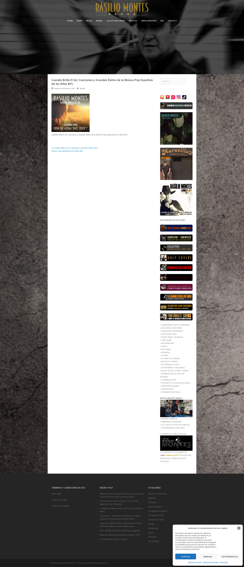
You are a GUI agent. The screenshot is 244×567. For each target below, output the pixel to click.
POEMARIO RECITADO (171, 392)
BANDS (99, 20)
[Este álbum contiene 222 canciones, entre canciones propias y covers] (176, 247)
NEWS (79, 20)
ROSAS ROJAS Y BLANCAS (172, 337)
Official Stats (153, 528)
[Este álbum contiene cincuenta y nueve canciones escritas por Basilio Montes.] (176, 237)
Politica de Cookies (59, 500)
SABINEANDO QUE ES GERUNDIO (176, 325)
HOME (70, 20)
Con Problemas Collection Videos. (113, 539)
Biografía (152, 498)
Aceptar (185, 556)
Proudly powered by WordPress (62, 563)
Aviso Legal (224, 562)
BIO (162, 20)
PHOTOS (133, 20)
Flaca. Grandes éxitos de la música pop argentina (120, 530)
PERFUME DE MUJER (170, 386)
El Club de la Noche (156, 519)
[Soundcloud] (162, 97)
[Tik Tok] (184, 97)
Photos (151, 532)
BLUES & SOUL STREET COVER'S (175, 370)
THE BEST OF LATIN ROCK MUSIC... (176, 383)
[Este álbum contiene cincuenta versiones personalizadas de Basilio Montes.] (176, 257)
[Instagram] (179, 97)
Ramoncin (152, 537)
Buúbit (82, 88)
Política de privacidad (210, 562)
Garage (151, 524)
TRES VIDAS (166, 340)
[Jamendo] (173, 97)
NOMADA (166, 352)
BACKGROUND (168, 343)
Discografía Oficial (155, 515)
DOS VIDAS (166, 349)
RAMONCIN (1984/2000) (172, 421)
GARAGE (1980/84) (169, 418)
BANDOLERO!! (167, 389)
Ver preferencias (230, 556)
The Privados (153, 541)
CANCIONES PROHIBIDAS (172, 331)
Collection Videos (155, 506)
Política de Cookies (194, 562)
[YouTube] (168, 97)
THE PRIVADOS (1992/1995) (173, 428)
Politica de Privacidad (60, 506)
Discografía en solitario (157, 511)
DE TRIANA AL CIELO (170, 364)
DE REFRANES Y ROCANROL (173, 367)
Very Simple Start (91, 563)
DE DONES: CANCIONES (172, 328)
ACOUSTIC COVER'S (170, 361)
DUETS (164, 346)
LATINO (165, 355)
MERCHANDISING (149, 20)
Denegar (207, 556)
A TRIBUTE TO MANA (171, 358)
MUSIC (89, 20)
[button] (239, 528)
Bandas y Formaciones (157, 493)
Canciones (152, 502)
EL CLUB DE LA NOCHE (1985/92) (175, 425)
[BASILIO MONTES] (122, 9)
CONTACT (172, 20)
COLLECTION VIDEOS (115, 20)
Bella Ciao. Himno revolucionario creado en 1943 (120, 535)
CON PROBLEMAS (169, 334)
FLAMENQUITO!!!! (169, 380)
